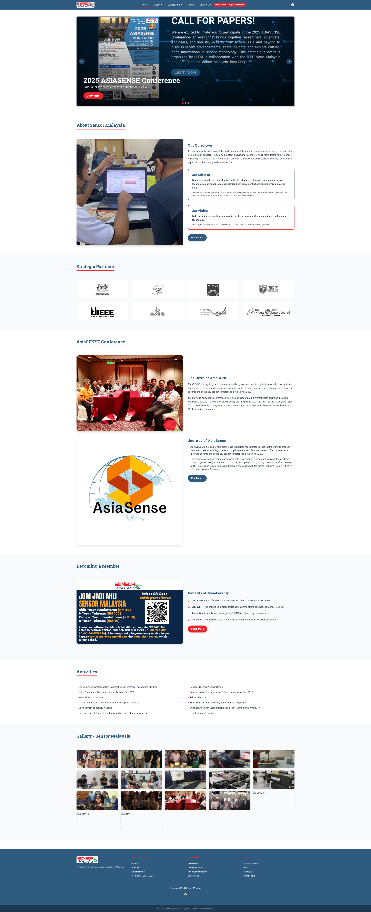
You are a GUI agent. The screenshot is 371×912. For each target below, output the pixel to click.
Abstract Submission (197, 872)
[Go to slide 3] (188, 103)
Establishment (138, 872)
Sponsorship (193, 876)
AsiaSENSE (175, 4)
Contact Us (205, 4)
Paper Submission (236, 5)
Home (145, 4)
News (191, 4)
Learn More (197, 629)
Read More (197, 237)
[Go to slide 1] (182, 103)
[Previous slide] (82, 61)
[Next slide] (289, 61)
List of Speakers (250, 863)
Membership (220, 5)
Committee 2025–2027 (143, 876)
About (158, 4)
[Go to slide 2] (185, 103)
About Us (136, 868)
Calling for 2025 (195, 868)
